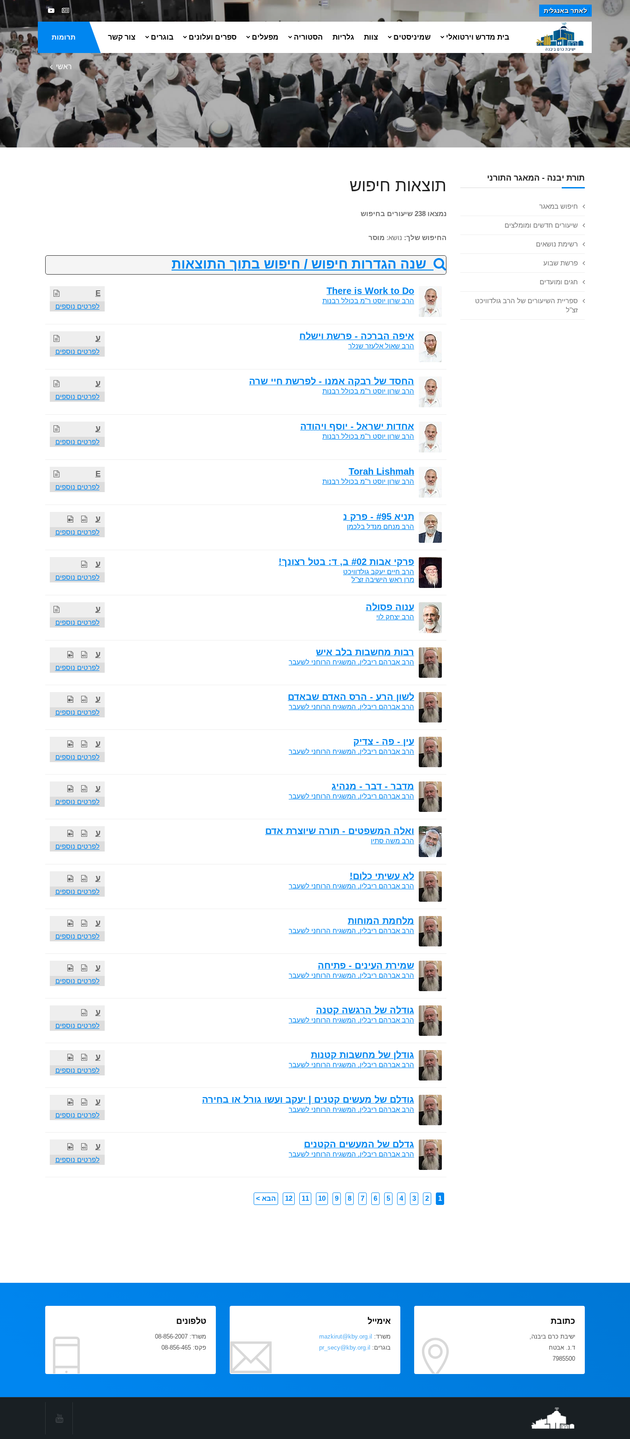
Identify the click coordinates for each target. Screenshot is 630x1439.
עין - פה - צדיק (383, 741)
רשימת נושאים (557, 244)
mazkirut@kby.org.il (345, 1336)
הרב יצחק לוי (395, 617)
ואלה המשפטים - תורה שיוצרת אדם (339, 831)
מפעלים (265, 37)
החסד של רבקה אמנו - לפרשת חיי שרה (331, 381)
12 (288, 1198)
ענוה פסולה (390, 607)
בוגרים (162, 37)
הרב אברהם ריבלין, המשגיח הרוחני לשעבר (351, 662)
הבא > (266, 1198)
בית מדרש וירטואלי (477, 37)
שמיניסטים (412, 37)
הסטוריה (308, 37)
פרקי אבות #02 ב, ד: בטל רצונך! (346, 562)
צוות (371, 37)
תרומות (64, 37)
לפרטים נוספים (77, 306)
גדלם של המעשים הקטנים (359, 1144)
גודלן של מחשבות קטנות (362, 1055)
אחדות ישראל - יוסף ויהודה (357, 426)
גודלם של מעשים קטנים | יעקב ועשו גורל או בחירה (308, 1099)
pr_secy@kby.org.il (344, 1347)
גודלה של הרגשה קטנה (365, 1010)
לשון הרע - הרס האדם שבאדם (351, 697)
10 (322, 1198)
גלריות (343, 37)
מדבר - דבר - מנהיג (373, 786)
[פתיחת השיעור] (56, 293)
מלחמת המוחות (381, 921)
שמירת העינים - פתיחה (366, 965)
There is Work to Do (370, 291)
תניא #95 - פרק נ (378, 516)
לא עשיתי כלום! (382, 876)
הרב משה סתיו (392, 841)
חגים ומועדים (559, 282)
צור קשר (122, 37)
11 (305, 1198)
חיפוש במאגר (558, 206)
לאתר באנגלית (565, 10)
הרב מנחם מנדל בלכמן (380, 526)
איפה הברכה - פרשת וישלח (356, 336)
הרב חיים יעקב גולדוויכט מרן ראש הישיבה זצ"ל (378, 575)
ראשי (64, 66)
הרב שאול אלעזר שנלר (381, 346)
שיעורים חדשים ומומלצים (541, 225)
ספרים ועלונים (213, 37)
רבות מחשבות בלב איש (365, 652)
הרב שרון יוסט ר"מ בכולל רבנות (368, 301)
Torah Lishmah (381, 471)
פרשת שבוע (560, 263)
